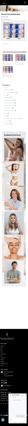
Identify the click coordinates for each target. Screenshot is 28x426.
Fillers (5, 116)
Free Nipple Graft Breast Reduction (12, 118)
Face (2, 352)
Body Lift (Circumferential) (10, 92)
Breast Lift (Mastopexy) (9, 103)
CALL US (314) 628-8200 (10, 304)
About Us (2, 346)
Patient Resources (4, 363)
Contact (2, 365)
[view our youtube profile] (6, 383)
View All (6, 87)
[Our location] (27, 415)
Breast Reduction (8, 108)
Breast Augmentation (8, 100)
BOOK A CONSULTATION (10, 307)
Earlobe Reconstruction (9, 110)
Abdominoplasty (7, 90)
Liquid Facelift (7, 123)
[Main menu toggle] (25, 2)
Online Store (3, 357)
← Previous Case (5, 43)
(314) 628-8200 (7, 385)
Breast (2, 348)
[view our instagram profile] (3, 383)
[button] (10, 304)
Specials (2, 361)
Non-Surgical (3, 354)
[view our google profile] (4, 383)
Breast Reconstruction (9, 105)
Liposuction (6, 121)
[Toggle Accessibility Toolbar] (2, 419)
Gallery (2, 359)
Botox (5, 95)
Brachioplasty (7, 97)
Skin (1, 356)
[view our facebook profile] (1, 383)
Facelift (5, 113)
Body (2, 350)
